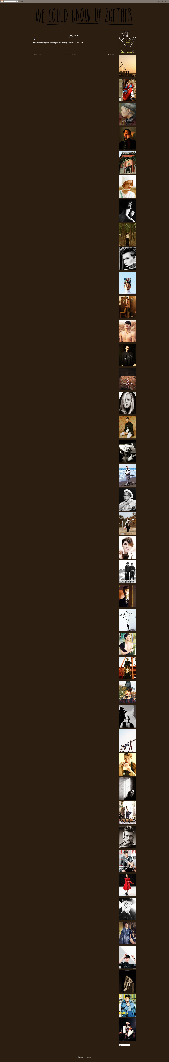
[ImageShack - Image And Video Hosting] (34, 40)
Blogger (88, 1057)
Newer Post (37, 55)
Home (74, 55)
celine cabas (76, 43)
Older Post (110, 55)
